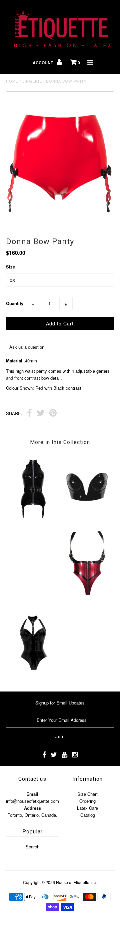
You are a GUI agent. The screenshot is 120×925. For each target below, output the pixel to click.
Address (32, 808)
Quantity (14, 303)
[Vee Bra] (87, 519)
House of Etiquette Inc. (76, 882)
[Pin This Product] (53, 414)
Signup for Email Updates (60, 702)
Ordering (87, 801)
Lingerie (32, 81)
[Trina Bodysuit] (33, 674)
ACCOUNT (43, 63)
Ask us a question (26, 347)
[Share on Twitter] (41, 414)
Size (10, 266)
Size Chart (87, 794)
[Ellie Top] (33, 523)
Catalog (87, 815)
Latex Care (87, 808)
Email (32, 794)
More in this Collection (60, 442)
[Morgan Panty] (87, 597)
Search (32, 846)
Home (12, 81)
